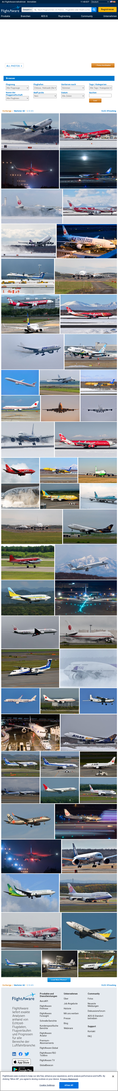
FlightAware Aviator (45, 1034)
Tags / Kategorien (97, 84)
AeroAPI (44, 1001)
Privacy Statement (69, 1079)
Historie (67, 1008)
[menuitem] (5, 16)
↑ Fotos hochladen (103, 65)
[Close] (113, 1076)
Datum (64, 92)
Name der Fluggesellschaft (14, 93)
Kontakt (91, 1031)
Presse (67, 1018)
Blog (66, 1023)
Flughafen (38, 84)
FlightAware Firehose (45, 1007)
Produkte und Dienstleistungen (48, 994)
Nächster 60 (19, 111)
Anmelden (31, 2)
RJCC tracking (109, 111)
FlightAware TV (47, 1060)
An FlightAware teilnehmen (14, 2)
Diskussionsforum (96, 1011)
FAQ (90, 1036)
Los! (95, 100)
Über (66, 998)
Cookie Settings (47, 1085)
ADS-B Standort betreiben (95, 1017)
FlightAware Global (49, 1048)
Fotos (90, 998)
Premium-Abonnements (47, 1041)
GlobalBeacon (46, 1065)
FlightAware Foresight (45, 1014)
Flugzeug (10, 84)
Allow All (69, 1085)
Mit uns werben (71, 1013)
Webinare (68, 1028)
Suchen (92, 92)
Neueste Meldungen (93, 1004)
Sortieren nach (68, 84)
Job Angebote (71, 1003)
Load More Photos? (59, 980)
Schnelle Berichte (48, 1021)
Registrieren (107, 9)
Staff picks (38, 92)
